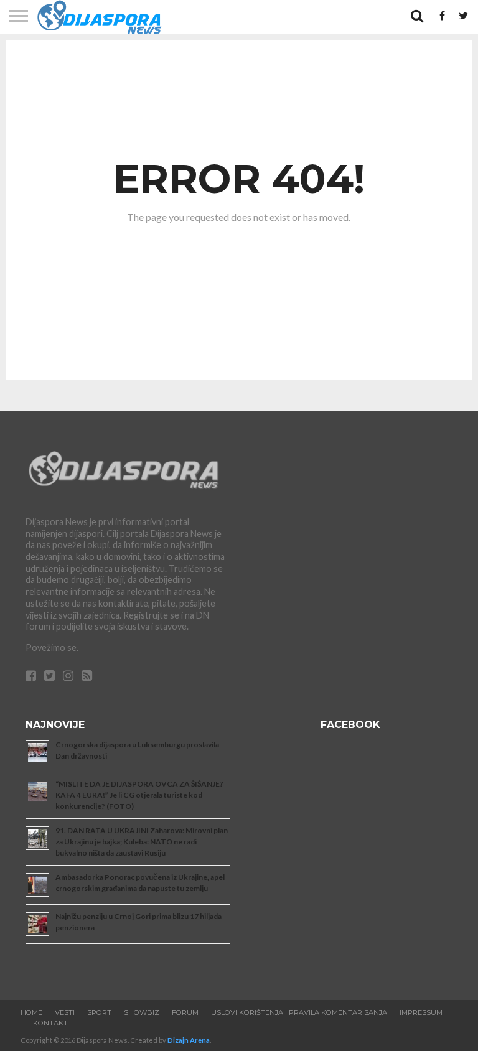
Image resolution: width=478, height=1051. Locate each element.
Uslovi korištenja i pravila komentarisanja (299, 1012)
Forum (185, 1012)
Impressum (421, 1012)
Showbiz (141, 1012)
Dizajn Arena (188, 1040)
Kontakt (50, 1023)
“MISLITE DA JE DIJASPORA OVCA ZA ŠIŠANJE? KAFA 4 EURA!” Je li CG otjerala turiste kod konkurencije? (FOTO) (139, 795)
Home (31, 1012)
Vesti (65, 1012)
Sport (99, 1012)
